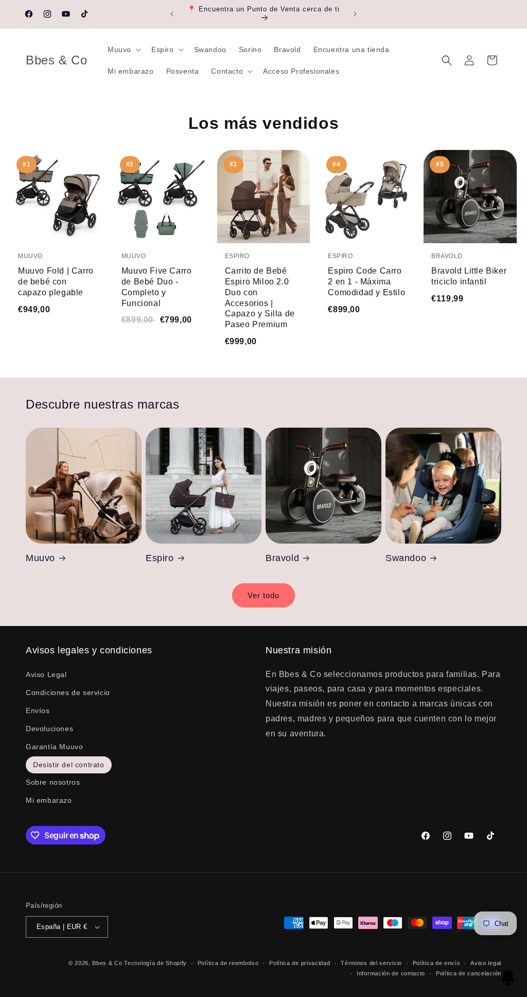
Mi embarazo (49, 800)
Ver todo (263, 595)
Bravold (282, 558)
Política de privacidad (299, 963)
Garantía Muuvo (54, 746)
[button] (123, 49)
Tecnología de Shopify (155, 963)
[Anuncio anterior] (172, 14)
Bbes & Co (107, 963)
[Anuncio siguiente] (355, 14)
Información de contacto (391, 973)
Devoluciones (49, 728)
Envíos (38, 710)
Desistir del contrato (68, 765)
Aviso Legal (46, 674)
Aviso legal (485, 963)
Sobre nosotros (53, 782)
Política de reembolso (228, 963)
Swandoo (405, 558)
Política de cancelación (468, 973)
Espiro (160, 558)
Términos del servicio (371, 963)
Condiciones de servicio (68, 692)
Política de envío (436, 963)
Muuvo (40, 558)
